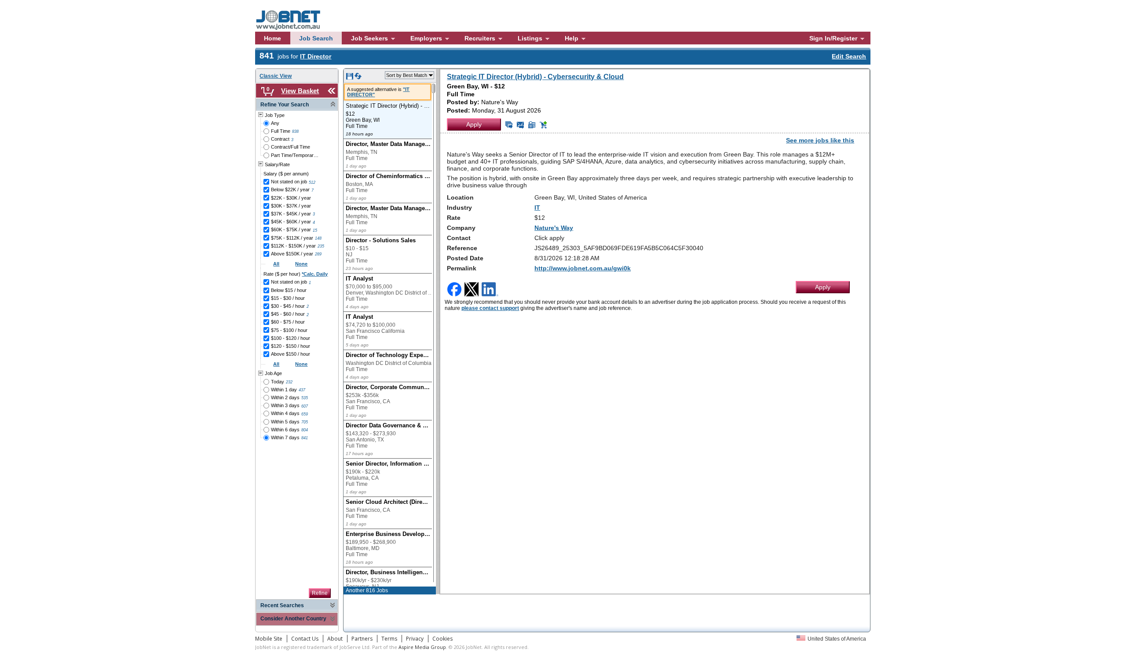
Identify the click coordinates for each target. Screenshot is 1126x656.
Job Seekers (369, 38)
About (335, 638)
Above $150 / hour (290, 354)
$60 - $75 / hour (288, 321)
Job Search (316, 38)
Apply (474, 124)
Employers (426, 38)
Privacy (415, 638)
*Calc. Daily (315, 274)
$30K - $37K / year (291, 205)
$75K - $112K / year (292, 238)
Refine (320, 593)
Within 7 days (285, 437)
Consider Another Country (293, 619)
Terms (389, 638)
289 (318, 254)
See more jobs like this (820, 140)
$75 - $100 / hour (289, 330)
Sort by (406, 75)
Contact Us (304, 638)
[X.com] (472, 289)
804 (304, 430)
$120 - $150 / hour (290, 346)
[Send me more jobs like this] (508, 124)
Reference (462, 247)
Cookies (442, 638)
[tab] (297, 104)
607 (304, 406)
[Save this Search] (350, 77)
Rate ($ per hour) (295, 274)
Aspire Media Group (422, 647)
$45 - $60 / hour (288, 314)
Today (277, 381)
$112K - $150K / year (293, 245)
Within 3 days (285, 405)
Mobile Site (268, 638)
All (276, 263)
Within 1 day (284, 389)
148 (318, 238)
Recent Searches (282, 605)
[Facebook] (455, 289)
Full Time (280, 131)
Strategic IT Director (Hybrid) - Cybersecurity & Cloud (535, 76)
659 (304, 414)
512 (312, 182)
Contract (280, 139)
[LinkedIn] (491, 289)
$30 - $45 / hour (288, 306)
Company (461, 227)
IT (537, 207)
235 (321, 246)
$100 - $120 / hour (290, 338)
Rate (454, 217)
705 (304, 422)
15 (315, 230)
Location (460, 197)
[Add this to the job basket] (543, 124)
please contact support (490, 308)
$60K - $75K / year (291, 229)
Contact (459, 237)
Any (275, 123)
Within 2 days (285, 397)
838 (295, 131)
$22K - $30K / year (291, 197)
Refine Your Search (284, 105)
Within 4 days (285, 413)
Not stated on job (289, 181)
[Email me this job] (520, 124)
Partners (362, 638)
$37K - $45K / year (291, 213)
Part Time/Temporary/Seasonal (295, 155)
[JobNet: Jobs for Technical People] (294, 8)
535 (304, 398)
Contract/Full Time (290, 146)
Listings (530, 38)
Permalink (461, 268)
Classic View (276, 76)
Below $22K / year (290, 189)
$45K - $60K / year (291, 221)
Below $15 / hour (289, 290)
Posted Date (465, 258)
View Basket (300, 91)
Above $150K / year (292, 253)
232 (289, 382)
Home (272, 38)
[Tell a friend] (531, 124)
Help (571, 38)
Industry (459, 207)
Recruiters (479, 38)
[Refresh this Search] (358, 77)
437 (302, 390)
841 (304, 438)
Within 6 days (285, 429)
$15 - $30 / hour (288, 298)
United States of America (837, 639)
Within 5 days (285, 421)
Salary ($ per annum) (286, 173)
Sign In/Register (833, 38)
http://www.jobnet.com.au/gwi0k (582, 268)
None (301, 263)
